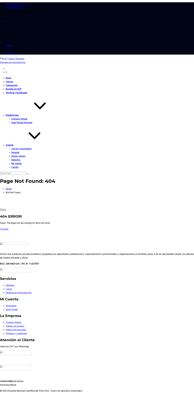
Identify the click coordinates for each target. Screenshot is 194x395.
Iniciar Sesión (12, 309)
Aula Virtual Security (21, 122)
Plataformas (12, 115)
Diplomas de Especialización (19, 292)
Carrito (15, 167)
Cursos (9, 81)
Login (8, 45)
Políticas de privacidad (16, 329)
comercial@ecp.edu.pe (17, 4)
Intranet (15, 152)
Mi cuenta (16, 163)
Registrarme (11, 305)
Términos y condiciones (16, 333)
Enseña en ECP (14, 89)
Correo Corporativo (21, 148)
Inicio (8, 78)
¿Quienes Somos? (14, 322)
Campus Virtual (19, 119)
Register (10, 52)
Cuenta (9, 145)
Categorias (12, 85)
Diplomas (10, 285)
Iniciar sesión (18, 156)
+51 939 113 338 (14, 7)
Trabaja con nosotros (15, 326)
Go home (4, 229)
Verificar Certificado (16, 92)
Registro (15, 159)
